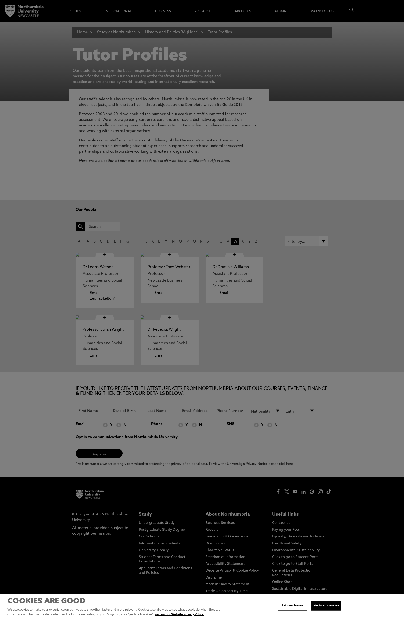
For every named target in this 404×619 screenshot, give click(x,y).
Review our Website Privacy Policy (179, 614)
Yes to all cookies (326, 605)
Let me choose (292, 605)
